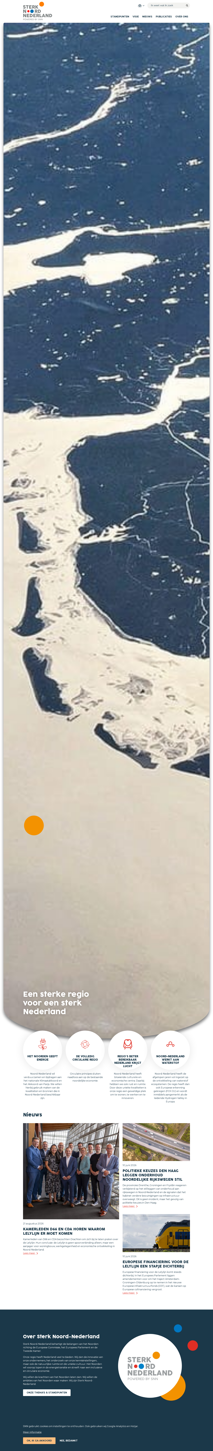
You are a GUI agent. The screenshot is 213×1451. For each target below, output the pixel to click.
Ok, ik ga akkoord (39, 1440)
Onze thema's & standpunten (47, 1392)
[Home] (40, 11)
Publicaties (164, 16)
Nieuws (147, 16)
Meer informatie (32, 1432)
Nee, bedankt (69, 1440)
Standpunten (120, 16)
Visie (136, 16)
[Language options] (141, 5)
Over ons (181, 16)
